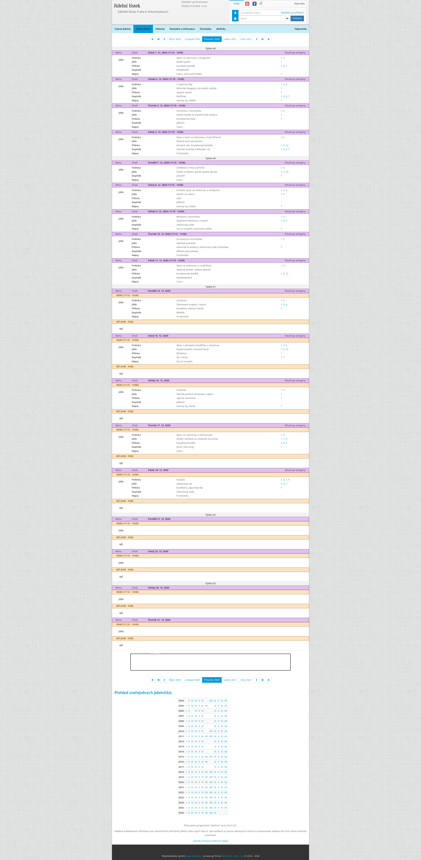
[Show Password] (287, 18)
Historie (160, 29)
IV (196, 700)
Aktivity (220, 29)
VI (202, 700)
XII (225, 700)
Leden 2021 (230, 39)
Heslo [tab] (236, 4)
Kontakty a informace (182, 29)
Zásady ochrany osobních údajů (210, 840)
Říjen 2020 (175, 39)
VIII (211, 700)
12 (287, 145)
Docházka (205, 29)
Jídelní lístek (127, 6)
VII (206, 705)
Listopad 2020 (192, 39)
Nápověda (299, 4)
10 (287, 171)
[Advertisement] (322, 49)
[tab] (247, 3)
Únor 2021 (246, 39)
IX (215, 700)
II (189, 700)
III (192, 700)
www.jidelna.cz (194, 856)
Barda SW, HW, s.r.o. (232, 856)
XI (222, 700)
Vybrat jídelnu (122, 29)
